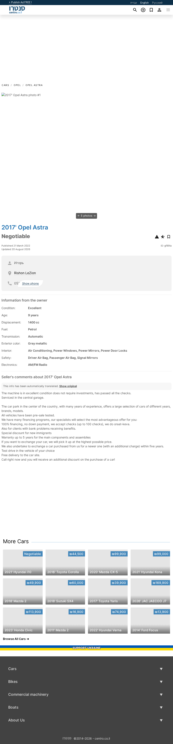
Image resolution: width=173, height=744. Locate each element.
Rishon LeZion (25, 273)
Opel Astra (34, 85)
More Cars (16, 541)
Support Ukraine (87, 648)
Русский (157, 2)
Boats (13, 707)
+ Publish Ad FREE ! (20, 2)
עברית (133, 2)
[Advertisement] (86, 51)
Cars (5, 85)
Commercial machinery (28, 694)
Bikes (13, 681)
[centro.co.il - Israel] (67, 738)
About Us (16, 720)
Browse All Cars (14, 639)
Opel (17, 85)
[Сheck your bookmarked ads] (151, 10)
